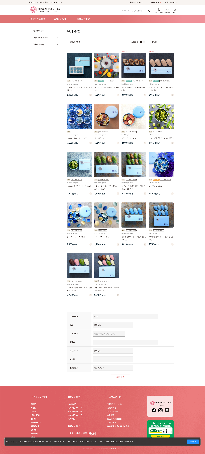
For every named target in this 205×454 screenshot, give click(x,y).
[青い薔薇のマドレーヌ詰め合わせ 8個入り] (161, 215)
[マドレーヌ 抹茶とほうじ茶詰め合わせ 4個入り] (106, 164)
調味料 (34, 430)
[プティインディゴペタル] (79, 215)
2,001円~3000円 (75, 408)
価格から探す (39, 44)
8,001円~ (72, 419)
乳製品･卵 (35, 426)
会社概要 (111, 415)
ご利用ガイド (154, 2)
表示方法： (74, 368)
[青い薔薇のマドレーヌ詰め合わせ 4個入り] (134, 215)
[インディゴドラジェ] (106, 215)
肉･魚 (33, 419)
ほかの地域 (92, 433)
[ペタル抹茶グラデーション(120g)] (161, 116)
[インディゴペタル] (161, 164)
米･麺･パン (36, 422)
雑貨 (33, 437)
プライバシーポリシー (113, 441)
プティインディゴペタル (76, 237)
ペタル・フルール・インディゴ (78, 138)
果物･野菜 (35, 415)
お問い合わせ (169, 2)
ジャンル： (74, 351)
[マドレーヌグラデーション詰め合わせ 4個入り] (79, 265)
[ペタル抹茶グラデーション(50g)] (79, 164)
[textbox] (109, 333)
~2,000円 (72, 404)
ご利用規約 (111, 422)
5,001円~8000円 (75, 415)
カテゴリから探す (41, 37)
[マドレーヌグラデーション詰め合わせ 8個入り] (106, 265)
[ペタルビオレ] (106, 116)
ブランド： (74, 334)
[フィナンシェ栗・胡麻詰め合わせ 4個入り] (134, 65)
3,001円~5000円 (75, 411)
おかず (34, 411)
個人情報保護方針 (114, 419)
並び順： (73, 359)
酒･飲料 (34, 434)
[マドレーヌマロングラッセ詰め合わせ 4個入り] (161, 65)
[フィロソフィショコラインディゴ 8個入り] (79, 65)
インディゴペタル (155, 186)
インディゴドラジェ (101, 237)
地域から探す (39, 31)
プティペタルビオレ (128, 138)
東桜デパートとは (136, 2)
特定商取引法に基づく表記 (118, 426)
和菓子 (34, 408)
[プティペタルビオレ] (134, 116)
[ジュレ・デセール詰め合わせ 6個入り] (106, 65)
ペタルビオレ (99, 138)
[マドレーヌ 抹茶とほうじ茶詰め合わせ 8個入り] (134, 164)
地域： (72, 325)
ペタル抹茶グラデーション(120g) (161, 138)
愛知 (71, 433)
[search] (149, 10)
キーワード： (75, 316)
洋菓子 (34, 404)
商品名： (73, 342)
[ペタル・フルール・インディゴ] (79, 116)
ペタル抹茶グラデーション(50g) (79, 186)
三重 (85, 433)
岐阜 (78, 433)
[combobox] (109, 334)
